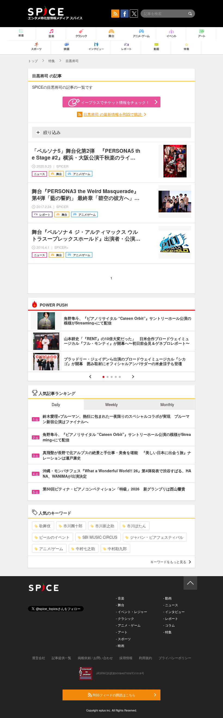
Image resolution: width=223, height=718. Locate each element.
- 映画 (120, 645)
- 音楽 (120, 598)
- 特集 (167, 632)
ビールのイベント (54, 537)
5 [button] (120, 377)
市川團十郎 (72, 525)
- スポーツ (123, 638)
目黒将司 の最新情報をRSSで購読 (113, 114)
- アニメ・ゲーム (128, 625)
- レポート (170, 618)
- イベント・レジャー (131, 611)
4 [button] (116, 377)
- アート (122, 632)
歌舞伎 (45, 525)
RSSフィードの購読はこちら (113, 695)
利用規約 (145, 657)
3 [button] (112, 377)
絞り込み (51, 132)
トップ (33, 60)
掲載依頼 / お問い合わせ (95, 657)
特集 (51, 60)
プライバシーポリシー (175, 657)
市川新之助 (104, 525)
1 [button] (103, 377)
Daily (56, 404)
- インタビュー (174, 611)
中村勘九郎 (117, 548)
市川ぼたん (136, 525)
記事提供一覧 (61, 657)
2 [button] (108, 377)
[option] (111, 342)
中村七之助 (85, 548)
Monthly (167, 404)
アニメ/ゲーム (51, 548)
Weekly (111, 404)
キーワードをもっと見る (168, 561)
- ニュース (170, 604)
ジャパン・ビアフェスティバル (156, 537)
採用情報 (125, 657)
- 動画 (167, 598)
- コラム (169, 625)
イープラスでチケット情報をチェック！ (115, 102)
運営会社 (38, 657)
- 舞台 (120, 604)
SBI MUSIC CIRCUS (99, 537)
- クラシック (125, 618)
